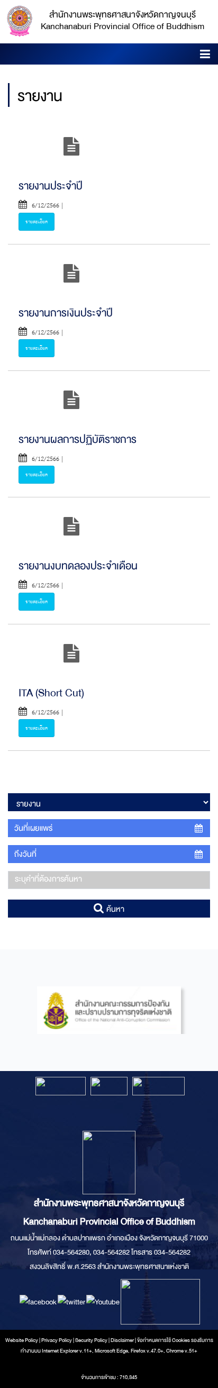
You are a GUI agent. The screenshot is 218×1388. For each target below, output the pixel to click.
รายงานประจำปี (51, 186)
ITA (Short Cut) (51, 693)
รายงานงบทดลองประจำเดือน (78, 566)
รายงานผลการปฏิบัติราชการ (78, 439)
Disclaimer (123, 1340)
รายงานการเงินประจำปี (66, 313)
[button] (205, 56)
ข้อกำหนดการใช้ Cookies (163, 1340)
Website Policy (21, 1340)
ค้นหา (114, 909)
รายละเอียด (36, 221)
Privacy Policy (56, 1340)
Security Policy (91, 1340)
